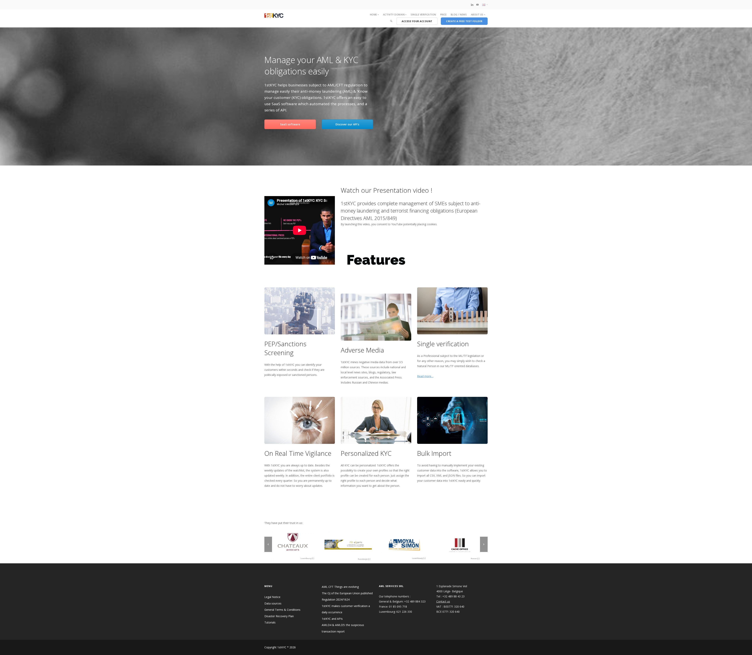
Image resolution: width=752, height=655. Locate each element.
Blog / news (459, 14)
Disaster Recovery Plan (279, 616)
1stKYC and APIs (332, 619)
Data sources (272, 603)
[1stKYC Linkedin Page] (472, 4)
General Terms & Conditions (282, 610)
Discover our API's (347, 124)
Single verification (423, 14)
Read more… (425, 376)
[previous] (268, 544)
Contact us (443, 601)
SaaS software (290, 124)
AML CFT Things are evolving (340, 587)
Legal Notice (272, 597)
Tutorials (270, 622)
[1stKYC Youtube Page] (477, 4)
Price (443, 14)
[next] (484, 544)
